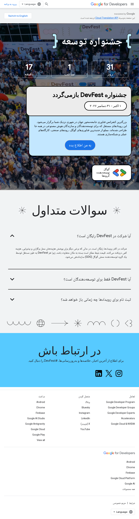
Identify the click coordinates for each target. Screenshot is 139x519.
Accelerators (128, 418)
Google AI (130, 483)
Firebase (40, 413)
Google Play (38, 434)
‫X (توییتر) (85, 423)
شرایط (132, 503)
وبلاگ (87, 402)
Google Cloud (38, 429)
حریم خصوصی (119, 503)
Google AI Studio (36, 418)
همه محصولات (128, 489)
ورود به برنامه (10, 4)
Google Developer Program (120, 402)
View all (41, 440)
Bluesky (86, 407)
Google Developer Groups (121, 407)
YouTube (85, 429)
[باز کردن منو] (132, 4)
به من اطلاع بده (80, 145)
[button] (69, 236)
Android (40, 402)
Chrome (40, 407)
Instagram (84, 413)
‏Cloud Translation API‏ (106, 17)
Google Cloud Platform (123, 478)
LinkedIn (85, 418)
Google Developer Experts (121, 413)
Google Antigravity (35, 423)
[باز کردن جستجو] (47, 4)
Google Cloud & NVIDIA (123, 423)
